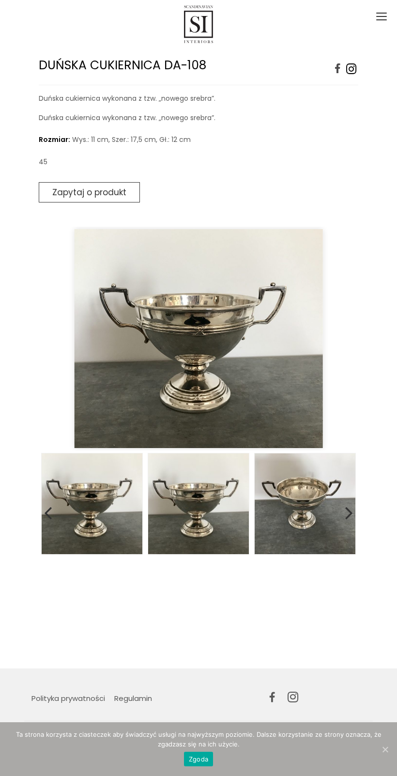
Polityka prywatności (68, 698)
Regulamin (133, 698)
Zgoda (198, 759)
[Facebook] (337, 69)
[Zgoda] (385, 749)
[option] (198, 338)
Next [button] (349, 511)
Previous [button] (48, 511)
